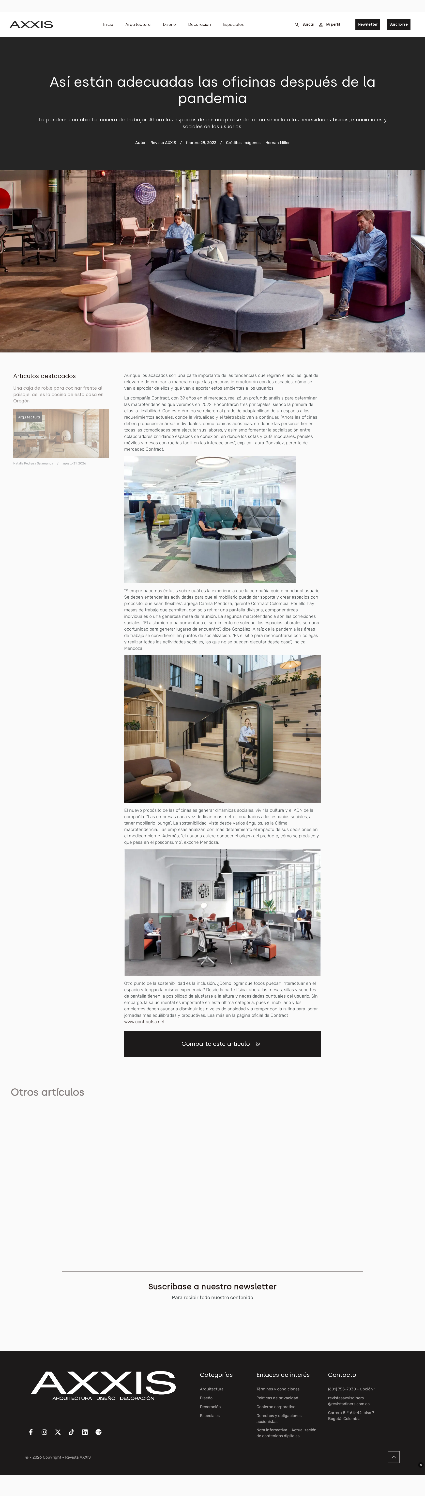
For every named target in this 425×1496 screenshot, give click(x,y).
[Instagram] (47, 1435)
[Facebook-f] (34, 1435)
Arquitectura (138, 24)
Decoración (199, 24)
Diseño (169, 24)
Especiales (233, 24)
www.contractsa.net (144, 1021)
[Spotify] (101, 1435)
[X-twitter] (61, 1435)
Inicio (108, 24)
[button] (257, 1043)
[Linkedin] (88, 1435)
